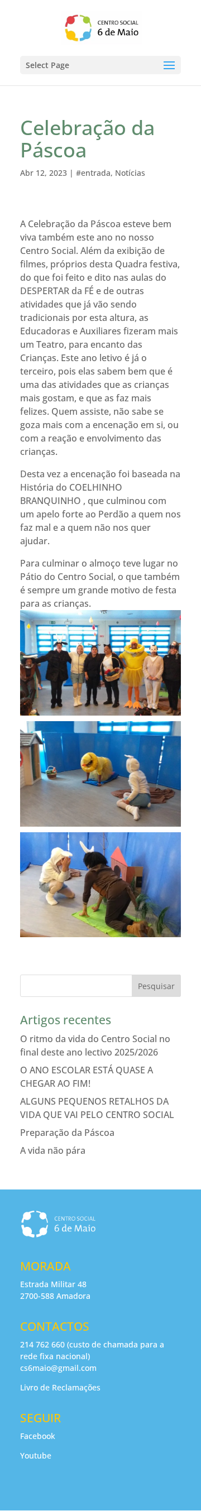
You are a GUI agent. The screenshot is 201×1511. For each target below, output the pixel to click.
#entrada (93, 172)
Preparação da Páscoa (67, 1132)
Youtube (35, 1455)
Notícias (130, 172)
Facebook (37, 1436)
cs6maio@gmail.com (58, 1368)
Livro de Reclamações (60, 1387)
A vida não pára (52, 1150)
